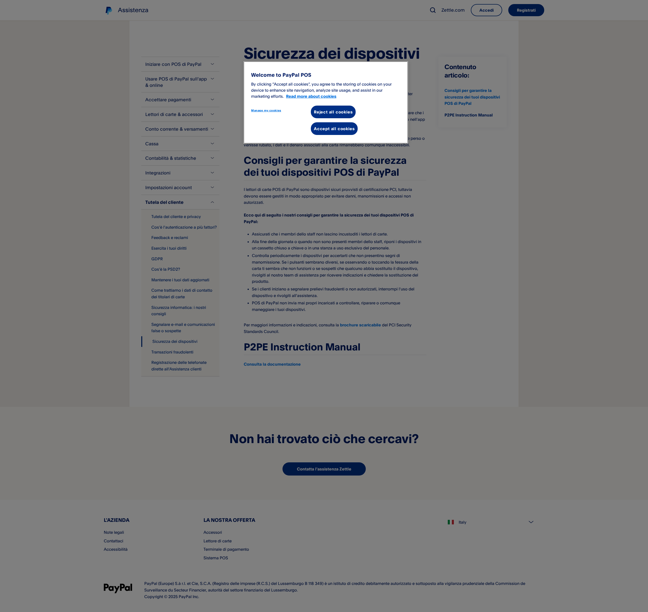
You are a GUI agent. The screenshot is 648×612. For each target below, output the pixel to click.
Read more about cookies (311, 96)
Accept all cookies (334, 128)
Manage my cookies (266, 110)
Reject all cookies (333, 111)
